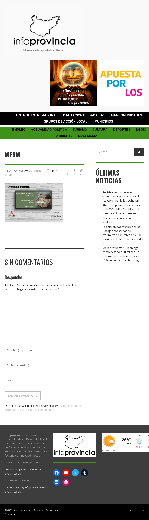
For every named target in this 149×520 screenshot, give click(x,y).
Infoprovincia (15, 170)
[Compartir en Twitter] (81, 170)
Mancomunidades (126, 115)
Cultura (100, 129)
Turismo (80, 129)
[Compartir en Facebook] (74, 170)
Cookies (38, 509)
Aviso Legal (52, 509)
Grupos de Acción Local (65, 121)
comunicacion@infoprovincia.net (25, 487)
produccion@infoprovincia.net (23, 469)
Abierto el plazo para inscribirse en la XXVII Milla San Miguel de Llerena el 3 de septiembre (122, 209)
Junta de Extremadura (35, 115)
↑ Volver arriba (136, 509)
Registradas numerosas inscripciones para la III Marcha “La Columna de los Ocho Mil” (121, 196)
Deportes (122, 129)
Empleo (18, 129)
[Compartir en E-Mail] (81, 174)
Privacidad (10, 514)
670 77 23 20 (13, 473)
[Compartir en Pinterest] (74, 174)
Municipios (104, 121)
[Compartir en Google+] (67, 174)
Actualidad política (49, 129)
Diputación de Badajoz (83, 115)
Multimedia (87, 135)
